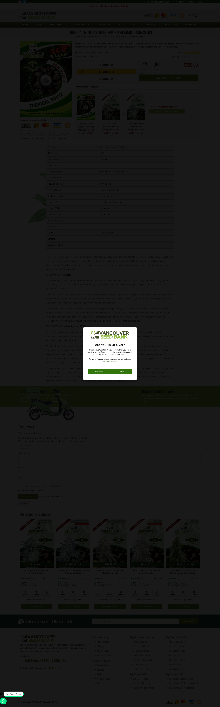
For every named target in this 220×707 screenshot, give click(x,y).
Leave (121, 371)
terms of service (109, 361)
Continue (99, 371)
